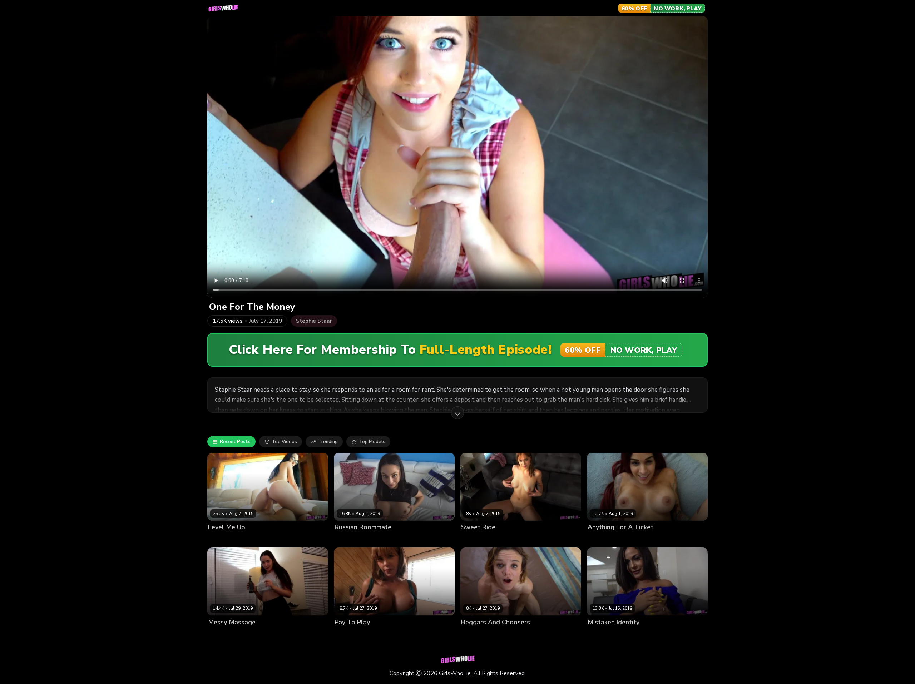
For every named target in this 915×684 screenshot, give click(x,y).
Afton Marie (601, 539)
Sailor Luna (474, 539)
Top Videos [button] (284, 441)
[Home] (223, 8)
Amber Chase (350, 634)
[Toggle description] (457, 412)
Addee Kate (474, 634)
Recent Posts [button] (235, 441)
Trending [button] (328, 441)
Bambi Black (222, 539)
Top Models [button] (372, 441)
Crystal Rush (349, 539)
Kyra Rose (219, 634)
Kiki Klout (598, 634)
